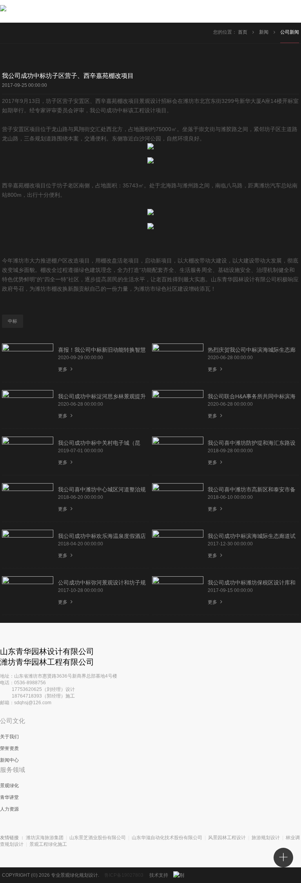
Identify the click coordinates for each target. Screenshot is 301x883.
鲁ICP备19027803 (123, 875)
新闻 (264, 32)
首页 (243, 32)
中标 (12, 321)
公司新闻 (289, 32)
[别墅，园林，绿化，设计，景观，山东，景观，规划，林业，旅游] (183, 875)
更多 (63, 369)
